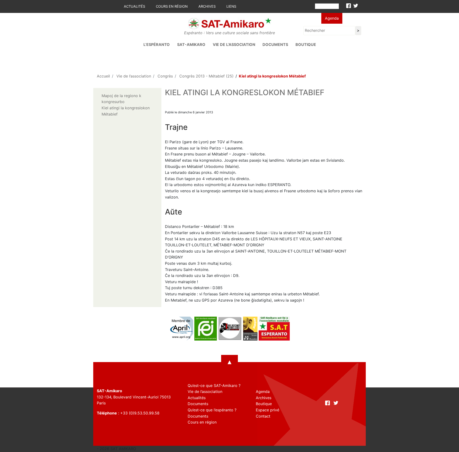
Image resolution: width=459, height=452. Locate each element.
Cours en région (172, 6)
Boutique (305, 44)
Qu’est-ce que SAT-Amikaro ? (214, 385)
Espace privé (267, 410)
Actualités (134, 6)
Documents (275, 44)
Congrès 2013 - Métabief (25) (206, 76)
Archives (207, 6)
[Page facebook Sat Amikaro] (348, 5)
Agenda (332, 18)
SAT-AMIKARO (191, 44)
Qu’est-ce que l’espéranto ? (212, 410)
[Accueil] (229, 23)
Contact (263, 416)
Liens (231, 6)
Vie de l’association (234, 44)
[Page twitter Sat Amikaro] (355, 5)
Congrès (165, 76)
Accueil (103, 76)
